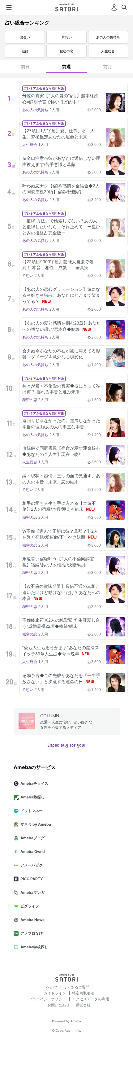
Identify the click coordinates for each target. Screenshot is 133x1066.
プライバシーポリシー (48, 999)
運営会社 (83, 1005)
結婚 (25, 51)
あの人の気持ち (108, 37)
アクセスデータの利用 (90, 999)
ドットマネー (31, 810)
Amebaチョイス (34, 783)
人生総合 (108, 51)
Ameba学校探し (34, 947)
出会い (25, 37)
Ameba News (32, 919)
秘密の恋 (66, 51)
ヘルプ (52, 987)
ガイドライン (55, 993)
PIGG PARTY (31, 878)
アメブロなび (31, 933)
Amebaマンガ (32, 892)
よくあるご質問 (76, 987)
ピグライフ (29, 906)
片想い (67, 37)
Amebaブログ (32, 838)
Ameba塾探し (32, 797)
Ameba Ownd (32, 851)
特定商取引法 (83, 993)
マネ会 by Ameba (35, 824)
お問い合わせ (59, 1005)
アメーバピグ (31, 865)
